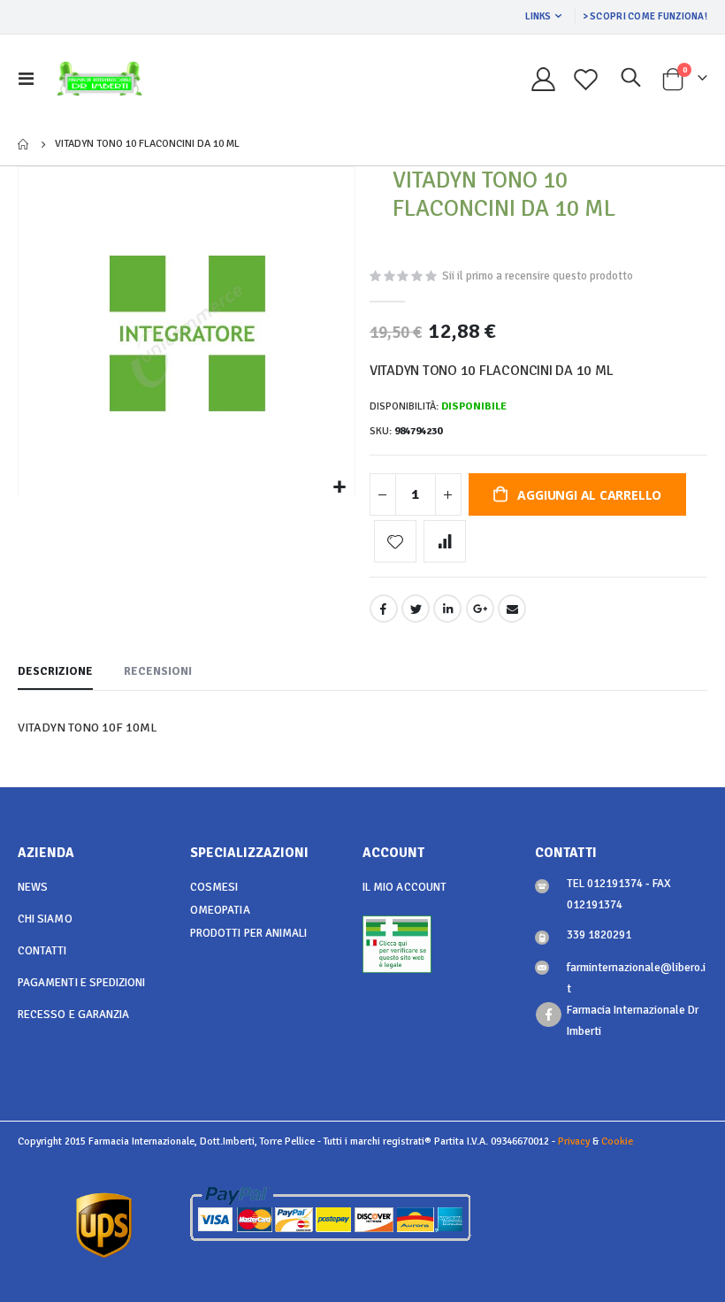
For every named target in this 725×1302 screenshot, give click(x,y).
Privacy (574, 1141)
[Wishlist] (586, 79)
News (33, 887)
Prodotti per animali (248, 933)
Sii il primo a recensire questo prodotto (537, 276)
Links (538, 16)
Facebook (384, 608)
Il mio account (404, 887)
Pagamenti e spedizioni (81, 983)
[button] (339, 487)
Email (512, 608)
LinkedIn (447, 608)
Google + (480, 608)
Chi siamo (45, 919)
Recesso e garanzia (73, 1014)
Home (24, 144)
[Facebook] (548, 1015)
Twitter (415, 608)
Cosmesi (214, 887)
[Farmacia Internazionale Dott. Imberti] (99, 78)
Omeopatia (220, 910)
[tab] (55, 672)
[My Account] (543, 79)
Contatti (42, 951)
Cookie (617, 1141)
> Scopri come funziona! (645, 16)
